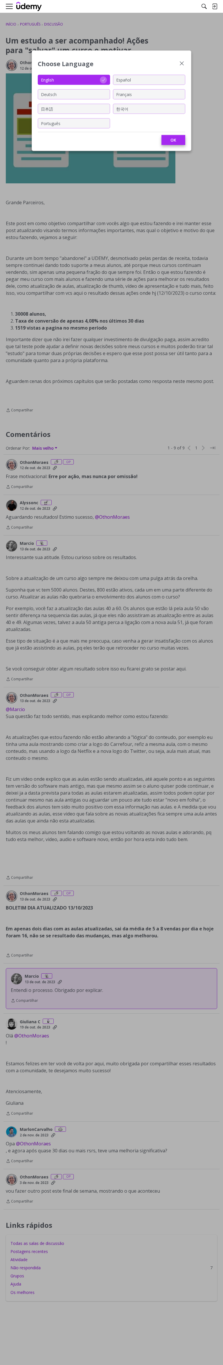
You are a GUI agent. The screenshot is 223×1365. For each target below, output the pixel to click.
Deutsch (49, 94)
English (47, 79)
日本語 (47, 108)
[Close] (181, 64)
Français (124, 94)
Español (123, 79)
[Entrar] (214, 6)
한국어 (122, 108)
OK (173, 140)
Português (50, 123)
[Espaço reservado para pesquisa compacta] (204, 6)
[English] (29, 6)
